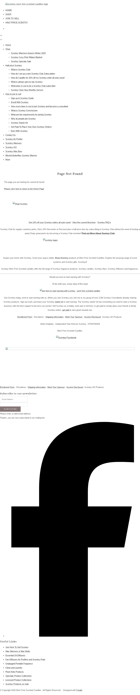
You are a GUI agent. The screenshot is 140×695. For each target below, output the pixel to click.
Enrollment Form (24, 317)
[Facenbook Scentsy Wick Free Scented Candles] (70, 340)
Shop (7, 49)
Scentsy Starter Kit (19, 123)
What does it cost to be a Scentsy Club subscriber (33, 86)
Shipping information (54, 317)
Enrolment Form (7, 387)
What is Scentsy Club (20, 69)
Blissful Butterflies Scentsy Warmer (21, 155)
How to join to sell (13, 94)
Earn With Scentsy (19, 131)
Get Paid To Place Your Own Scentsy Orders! (31, 127)
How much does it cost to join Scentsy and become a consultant (39, 106)
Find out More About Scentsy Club (98, 233)
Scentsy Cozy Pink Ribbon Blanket (26, 57)
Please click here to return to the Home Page (24, 189)
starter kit (59, 302)
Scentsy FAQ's (104, 222)
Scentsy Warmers (13, 143)
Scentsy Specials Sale (21, 61)
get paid (65, 310)
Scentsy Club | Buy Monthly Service (27, 90)
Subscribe (10, 409)
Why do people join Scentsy (23, 118)
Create (79, 690)
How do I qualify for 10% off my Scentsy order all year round (37, 78)
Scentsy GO (11, 147)
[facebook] (72, 636)
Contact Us (10, 135)
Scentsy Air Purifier (14, 139)
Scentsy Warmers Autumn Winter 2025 (28, 53)
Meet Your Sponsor (73, 317)
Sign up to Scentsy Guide (22, 98)
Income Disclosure (92, 317)
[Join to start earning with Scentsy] (70, 291)
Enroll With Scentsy (19, 102)
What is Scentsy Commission (24, 110)
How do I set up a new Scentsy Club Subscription (33, 73)
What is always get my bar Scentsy (27, 82)
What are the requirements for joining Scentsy (31, 114)
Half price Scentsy (13, 65)
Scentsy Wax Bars (13, 151)
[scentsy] (70, 245)
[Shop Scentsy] (70, 210)
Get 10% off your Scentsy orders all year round (50, 222)
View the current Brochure (84, 222)
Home (8, 45)
